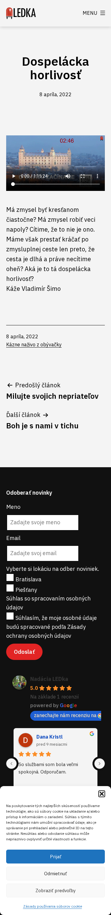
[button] (102, 794)
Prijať (55, 856)
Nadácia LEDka (49, 678)
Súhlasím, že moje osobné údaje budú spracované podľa (51, 626)
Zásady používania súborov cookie (52, 906)
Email (13, 538)
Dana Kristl (49, 737)
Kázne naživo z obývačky (34, 344)
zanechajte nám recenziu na (65, 715)
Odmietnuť (55, 873)
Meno (13, 506)
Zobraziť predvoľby (55, 890)
